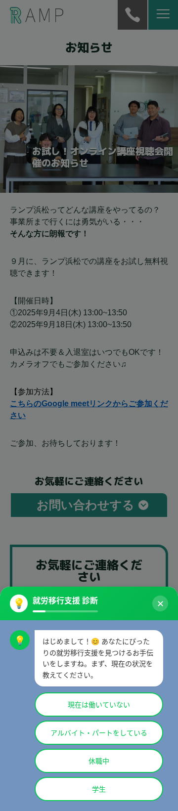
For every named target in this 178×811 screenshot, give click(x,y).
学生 (99, 789)
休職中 (99, 761)
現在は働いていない (99, 704)
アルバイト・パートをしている (98, 732)
